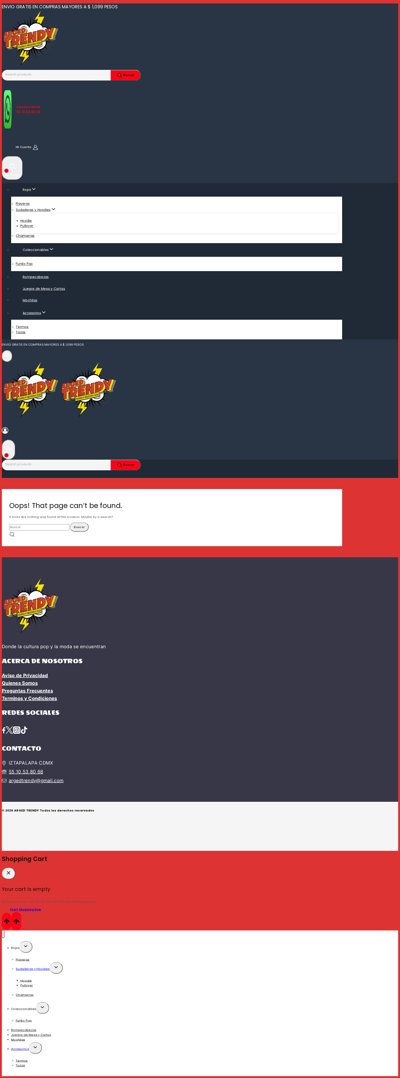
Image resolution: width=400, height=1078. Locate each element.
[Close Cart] (8, 873)
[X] (9, 730)
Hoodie (26, 220)
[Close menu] (3, 934)
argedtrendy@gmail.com (36, 780)
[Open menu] (7, 356)
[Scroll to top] (7, 921)
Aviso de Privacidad (25, 675)
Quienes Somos (20, 683)
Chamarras (25, 235)
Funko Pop (24, 264)
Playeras (23, 203)
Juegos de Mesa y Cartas (44, 288)
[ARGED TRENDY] (31, 67)
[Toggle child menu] (25, 947)
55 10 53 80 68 (26, 771)
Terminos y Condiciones (29, 698)
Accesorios (20, 1049)
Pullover (26, 226)
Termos (22, 327)
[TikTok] (24, 730)
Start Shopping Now (25, 909)
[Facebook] (4, 730)
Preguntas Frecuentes (27, 691)
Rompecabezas (36, 277)
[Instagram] (16, 730)
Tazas (21, 332)
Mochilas (30, 300)
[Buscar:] (39, 527)
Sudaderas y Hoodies (33, 969)
